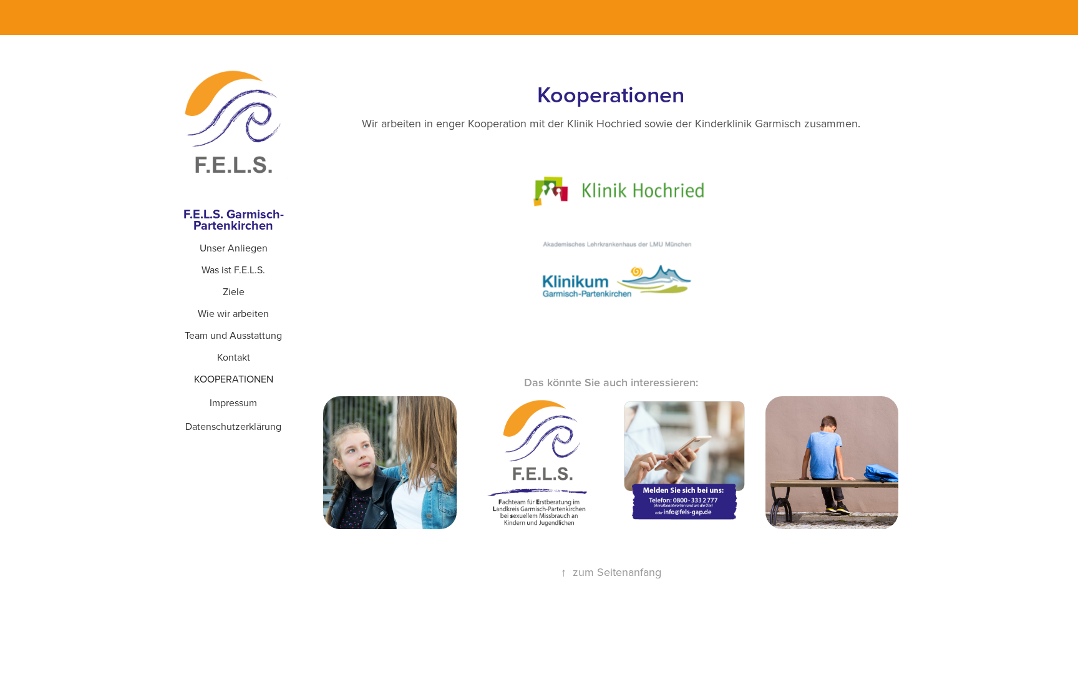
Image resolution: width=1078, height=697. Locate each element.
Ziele (234, 291)
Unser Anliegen (234, 248)
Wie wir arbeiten (233, 313)
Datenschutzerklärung (233, 426)
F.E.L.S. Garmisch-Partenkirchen (233, 219)
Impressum (233, 402)
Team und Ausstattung (233, 335)
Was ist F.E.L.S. (233, 269)
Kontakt (233, 357)
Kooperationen (233, 379)
